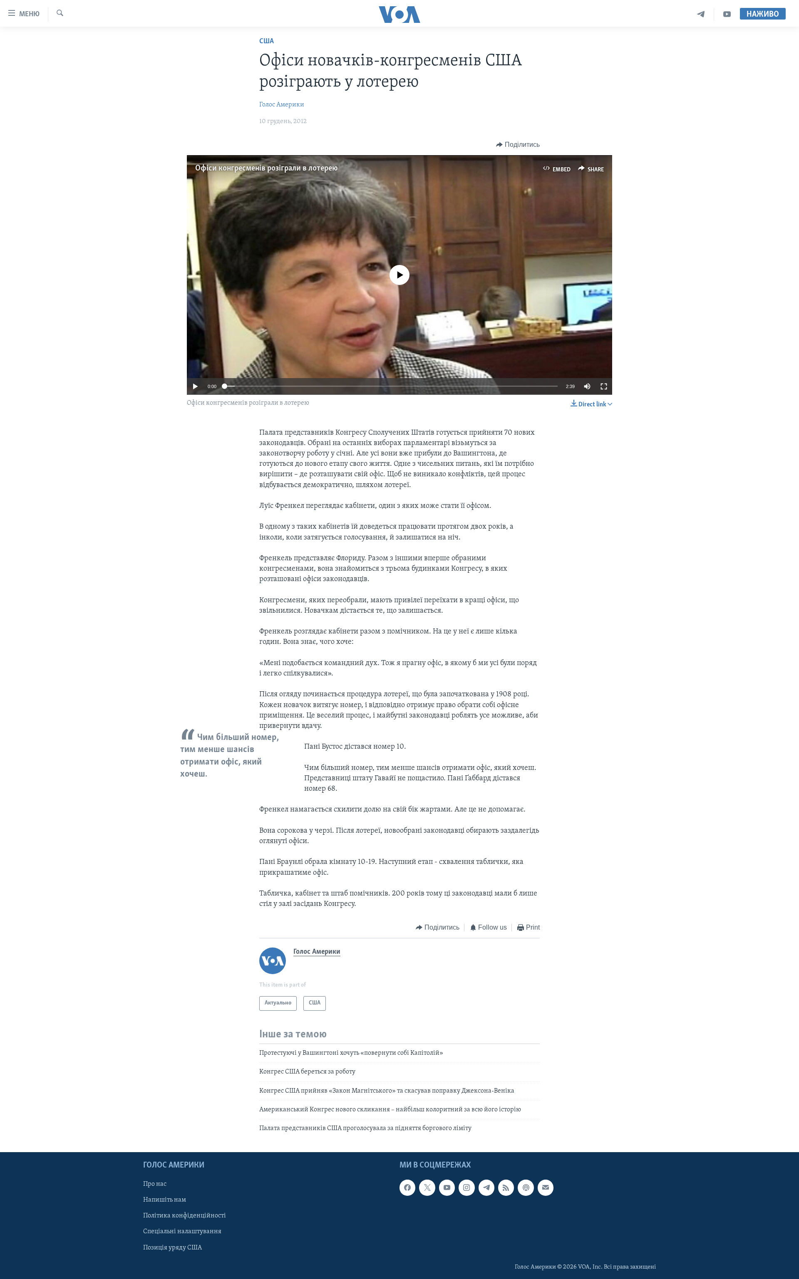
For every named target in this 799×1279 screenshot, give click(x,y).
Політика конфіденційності (184, 1215)
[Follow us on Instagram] (466, 1187)
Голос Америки (281, 104)
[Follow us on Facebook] (407, 1187)
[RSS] (506, 1187)
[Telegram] (701, 14)
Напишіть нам (164, 1200)
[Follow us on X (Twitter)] (427, 1187)
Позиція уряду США (172, 1247)
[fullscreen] (604, 386)
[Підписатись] (545, 1187)
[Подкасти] (525, 1187)
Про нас (154, 1184)
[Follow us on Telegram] (486, 1187)
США (266, 41)
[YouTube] (727, 14)
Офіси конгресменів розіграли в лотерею (266, 168)
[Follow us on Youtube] (447, 1187)
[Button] (518, 144)
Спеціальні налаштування (182, 1231)
